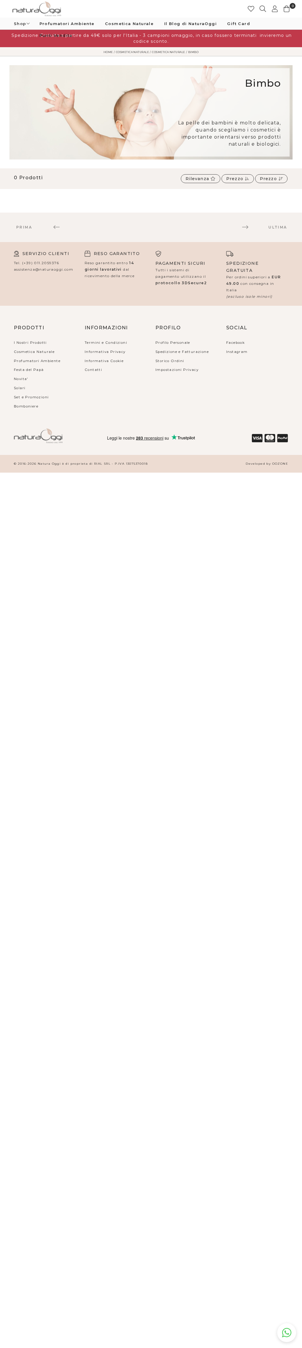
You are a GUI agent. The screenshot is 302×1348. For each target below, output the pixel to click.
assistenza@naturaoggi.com (43, 269)
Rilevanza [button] (198, 178)
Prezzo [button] (235, 178)
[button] (263, 9)
